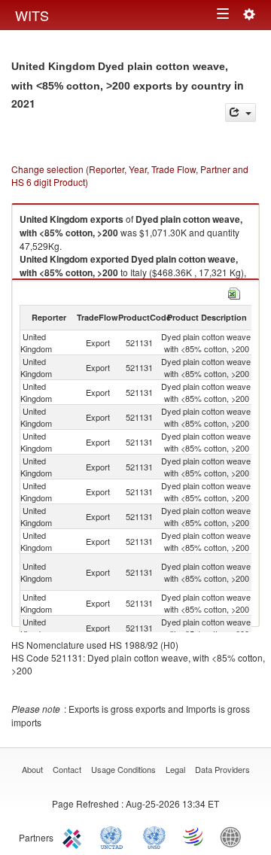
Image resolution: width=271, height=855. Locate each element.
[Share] (240, 112)
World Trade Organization (194, 836)
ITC (74, 836)
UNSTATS (154, 836)
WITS (32, 15)
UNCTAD (114, 836)
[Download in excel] (234, 291)
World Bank (234, 836)
